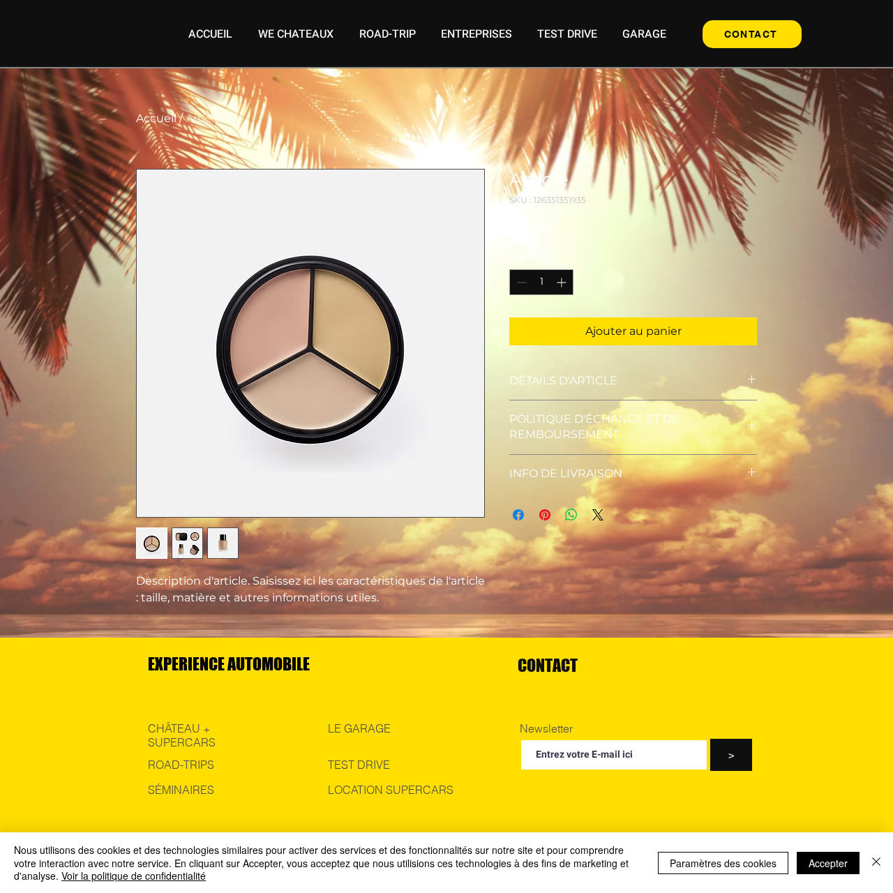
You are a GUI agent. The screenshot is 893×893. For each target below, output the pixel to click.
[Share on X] (598, 514)
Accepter (828, 863)
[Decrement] (520, 282)
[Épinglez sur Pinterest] (544, 514)
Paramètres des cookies (723, 863)
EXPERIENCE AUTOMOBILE (229, 664)
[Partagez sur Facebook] (518, 514)
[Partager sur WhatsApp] (571, 514)
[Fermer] (876, 862)
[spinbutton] (541, 282)
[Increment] (562, 282)
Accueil (156, 118)
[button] (296, 34)
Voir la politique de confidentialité (133, 876)
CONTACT (548, 665)
